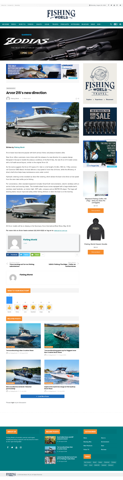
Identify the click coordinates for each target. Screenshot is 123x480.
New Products (88, 445)
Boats (94, 462)
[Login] (120, 24)
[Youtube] (114, 5)
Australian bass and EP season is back (65, 438)
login (12, 402)
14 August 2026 (62, 355)
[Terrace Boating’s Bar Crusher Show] (23, 335)
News (85, 438)
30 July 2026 (61, 391)
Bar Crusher (87, 462)
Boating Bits (11, 88)
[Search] (111, 24)
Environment (105, 442)
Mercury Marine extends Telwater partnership (19, 388)
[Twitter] (111, 5)
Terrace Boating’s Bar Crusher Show (19, 350)
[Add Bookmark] (77, 254)
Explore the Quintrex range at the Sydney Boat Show (59, 388)
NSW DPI (97, 465)
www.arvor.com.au (60, 230)
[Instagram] (117, 5)
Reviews (103, 449)
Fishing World (15, 98)
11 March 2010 (26, 98)
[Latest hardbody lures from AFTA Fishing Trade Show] (50, 460)
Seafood (104, 465)
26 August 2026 (24, 353)
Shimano (111, 465)
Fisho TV (86, 449)
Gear (102, 445)
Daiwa (100, 462)
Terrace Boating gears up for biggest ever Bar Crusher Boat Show (60, 351)
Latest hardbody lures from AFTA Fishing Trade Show (67, 458)
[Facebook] (109, 5)
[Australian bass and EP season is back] (50, 440)
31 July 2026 (23, 391)
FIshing (114, 462)
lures (91, 465)
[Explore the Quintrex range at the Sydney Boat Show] (61, 372)
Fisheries (106, 462)
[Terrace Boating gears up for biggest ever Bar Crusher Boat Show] (61, 335)
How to (103, 438)
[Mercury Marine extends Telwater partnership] (23, 372)
